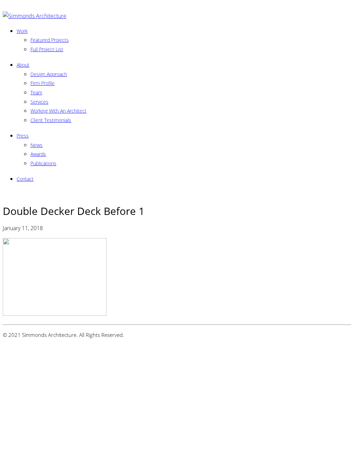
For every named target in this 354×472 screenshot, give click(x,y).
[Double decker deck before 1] (54, 314)
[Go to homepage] (34, 16)
